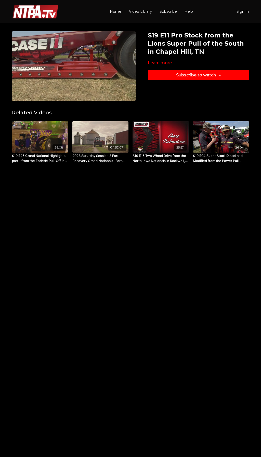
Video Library (140, 11)
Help (189, 11)
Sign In (243, 11)
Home (115, 11)
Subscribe (168, 11)
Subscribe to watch (196, 75)
